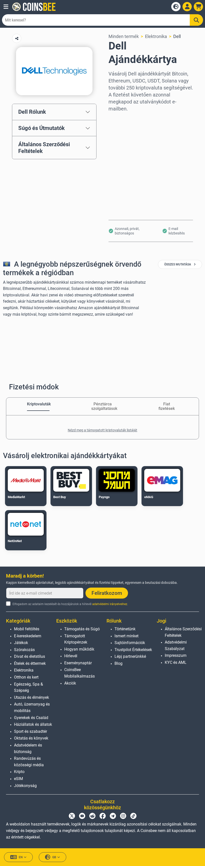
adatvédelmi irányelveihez (109, 604)
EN (21, 857)
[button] (6, 6)
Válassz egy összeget (130, 140)
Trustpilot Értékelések (133, 649)
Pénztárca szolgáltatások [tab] (102, 406)
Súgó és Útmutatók (41, 128)
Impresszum (175, 655)
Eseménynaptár (78, 663)
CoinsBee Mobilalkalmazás (79, 673)
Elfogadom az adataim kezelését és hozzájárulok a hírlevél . (70, 604)
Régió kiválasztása (127, 118)
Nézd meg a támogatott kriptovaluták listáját (102, 430)
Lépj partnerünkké (130, 656)
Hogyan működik (79, 649)
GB (54, 857)
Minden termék (123, 36)
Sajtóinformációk (129, 642)
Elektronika (156, 36)
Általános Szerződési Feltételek (44, 147)
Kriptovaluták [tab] (38, 404)
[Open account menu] (187, 6)
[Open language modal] (175, 6)
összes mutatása (178, 264)
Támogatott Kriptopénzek (75, 639)
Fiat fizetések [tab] (166, 406)
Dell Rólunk (32, 111)
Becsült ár (118, 161)
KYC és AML (175, 662)
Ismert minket (126, 636)
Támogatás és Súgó (82, 629)
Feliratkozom (107, 593)
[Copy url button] (16, 38)
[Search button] (196, 20)
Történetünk (125, 629)
